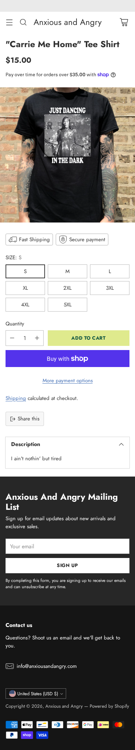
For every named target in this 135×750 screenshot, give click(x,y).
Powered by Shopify (109, 706)
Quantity (15, 324)
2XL (67, 288)
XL (25, 288)
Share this (28, 418)
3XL (110, 288)
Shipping (16, 398)
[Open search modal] (23, 22)
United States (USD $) (37, 693)
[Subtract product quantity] (12, 338)
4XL (25, 304)
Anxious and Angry (64, 706)
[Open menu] (9, 22)
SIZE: (13, 257)
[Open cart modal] (124, 22)
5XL (68, 304)
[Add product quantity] (37, 338)
